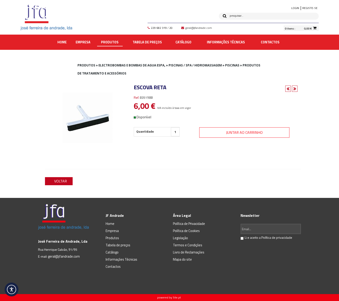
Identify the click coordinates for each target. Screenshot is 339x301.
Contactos (113, 266)
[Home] (46, 17)
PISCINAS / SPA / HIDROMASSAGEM (195, 65)
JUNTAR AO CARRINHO (244, 132)
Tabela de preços (118, 245)
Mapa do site (182, 259)
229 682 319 (159, 28)
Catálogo (112, 252)
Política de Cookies (186, 230)
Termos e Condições (187, 245)
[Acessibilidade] (11, 289)
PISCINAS (232, 65)
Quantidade (145, 131)
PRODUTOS (86, 65)
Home (110, 223)
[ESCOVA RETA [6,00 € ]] (87, 117)
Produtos (112, 238)
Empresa (112, 230)
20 (170, 28)
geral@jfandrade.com (64, 256)
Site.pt (177, 297)
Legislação (180, 238)
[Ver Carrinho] (314, 28)
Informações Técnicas (121, 259)
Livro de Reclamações (188, 252)
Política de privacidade (276, 237)
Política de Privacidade (189, 223)
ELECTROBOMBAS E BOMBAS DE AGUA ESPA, (131, 65)
